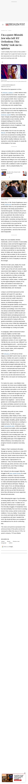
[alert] (13, 778)
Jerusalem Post (4, 30)
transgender (3, 542)
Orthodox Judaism (7, 92)
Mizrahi (3, 132)
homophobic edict (9, 426)
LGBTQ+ (11, 542)
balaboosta (8, 204)
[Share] (2, 62)
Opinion (9, 30)
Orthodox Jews (16, 541)
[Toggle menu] (3, 24)
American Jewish (6, 115)
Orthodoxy (7, 354)
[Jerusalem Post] (15, 24)
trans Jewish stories (15, 473)
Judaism (3, 541)
